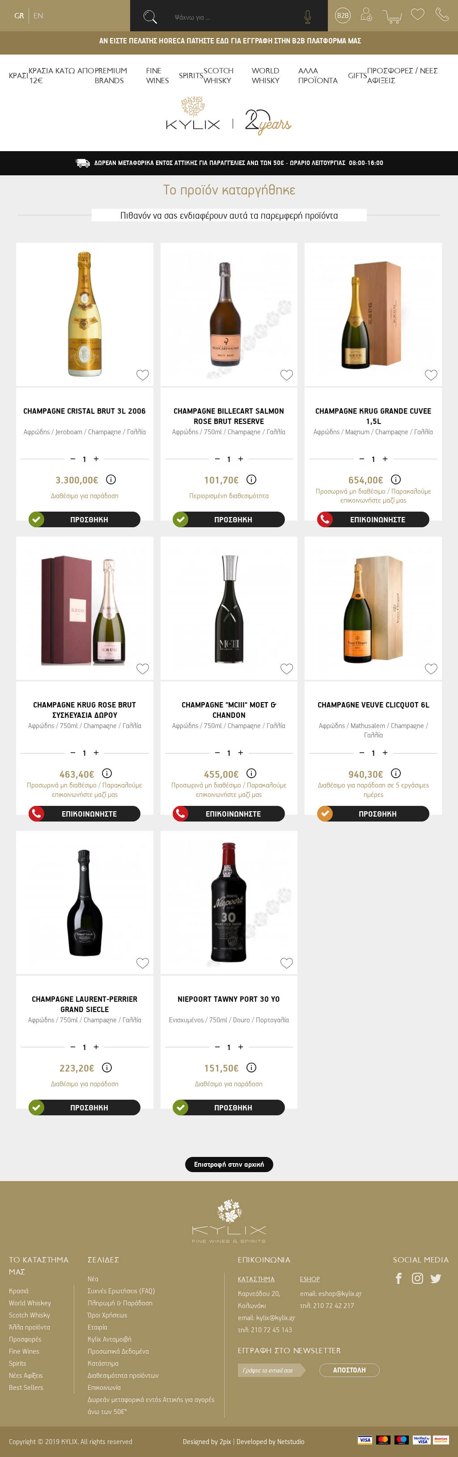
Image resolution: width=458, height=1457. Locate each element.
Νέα (93, 1278)
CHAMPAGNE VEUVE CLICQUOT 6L (373, 704)
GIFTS (357, 75)
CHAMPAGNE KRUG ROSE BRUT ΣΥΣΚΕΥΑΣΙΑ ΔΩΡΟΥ (84, 709)
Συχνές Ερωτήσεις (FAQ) (121, 1290)
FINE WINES (157, 75)
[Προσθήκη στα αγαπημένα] (142, 375)
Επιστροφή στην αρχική (229, 1164)
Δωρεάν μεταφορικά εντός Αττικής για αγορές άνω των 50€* (151, 1405)
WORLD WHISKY (266, 75)
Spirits (17, 1363)
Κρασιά (19, 1290)
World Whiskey (30, 1302)
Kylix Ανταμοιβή (109, 1338)
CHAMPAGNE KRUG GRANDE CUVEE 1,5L (373, 416)
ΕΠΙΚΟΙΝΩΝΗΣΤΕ (377, 519)
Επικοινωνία (104, 1387)
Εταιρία (97, 1326)
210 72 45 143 (271, 1329)
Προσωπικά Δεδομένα (118, 1351)
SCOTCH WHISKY (218, 75)
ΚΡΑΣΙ (19, 75)
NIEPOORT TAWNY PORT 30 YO (229, 999)
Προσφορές (25, 1338)
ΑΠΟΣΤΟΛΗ (349, 1369)
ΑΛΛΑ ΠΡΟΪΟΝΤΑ (318, 75)
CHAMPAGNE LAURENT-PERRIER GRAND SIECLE (84, 1004)
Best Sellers (26, 1387)
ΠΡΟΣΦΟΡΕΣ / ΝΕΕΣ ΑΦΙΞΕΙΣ (402, 75)
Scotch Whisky (29, 1314)
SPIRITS (191, 75)
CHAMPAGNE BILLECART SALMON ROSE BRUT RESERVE (229, 416)
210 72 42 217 (333, 1305)
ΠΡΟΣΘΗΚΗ (89, 519)
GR (19, 15)
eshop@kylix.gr (340, 1293)
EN (38, 15)
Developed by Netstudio (271, 1441)
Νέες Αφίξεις (25, 1375)
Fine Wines (24, 1351)
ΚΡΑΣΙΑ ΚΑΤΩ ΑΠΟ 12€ (61, 75)
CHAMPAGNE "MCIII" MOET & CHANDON (229, 709)
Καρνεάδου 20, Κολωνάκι (259, 1299)
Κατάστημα (103, 1363)
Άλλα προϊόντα (29, 1326)
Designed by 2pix (207, 1441)
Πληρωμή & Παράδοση (120, 1302)
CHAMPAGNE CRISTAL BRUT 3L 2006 (84, 411)
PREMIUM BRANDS (111, 75)
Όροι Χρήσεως (107, 1314)
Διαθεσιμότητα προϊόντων (123, 1375)
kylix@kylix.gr (275, 1317)
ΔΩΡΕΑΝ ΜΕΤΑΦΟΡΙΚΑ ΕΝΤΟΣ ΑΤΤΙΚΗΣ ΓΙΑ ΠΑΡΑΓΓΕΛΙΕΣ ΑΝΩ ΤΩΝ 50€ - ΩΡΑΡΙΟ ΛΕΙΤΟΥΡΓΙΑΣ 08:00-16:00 (238, 163)
